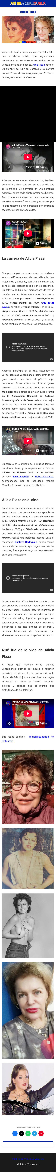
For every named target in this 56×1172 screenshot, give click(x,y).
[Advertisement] (28, 114)
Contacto (39, 1159)
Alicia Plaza (39, 64)
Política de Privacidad (23, 1159)
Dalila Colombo (44, 476)
